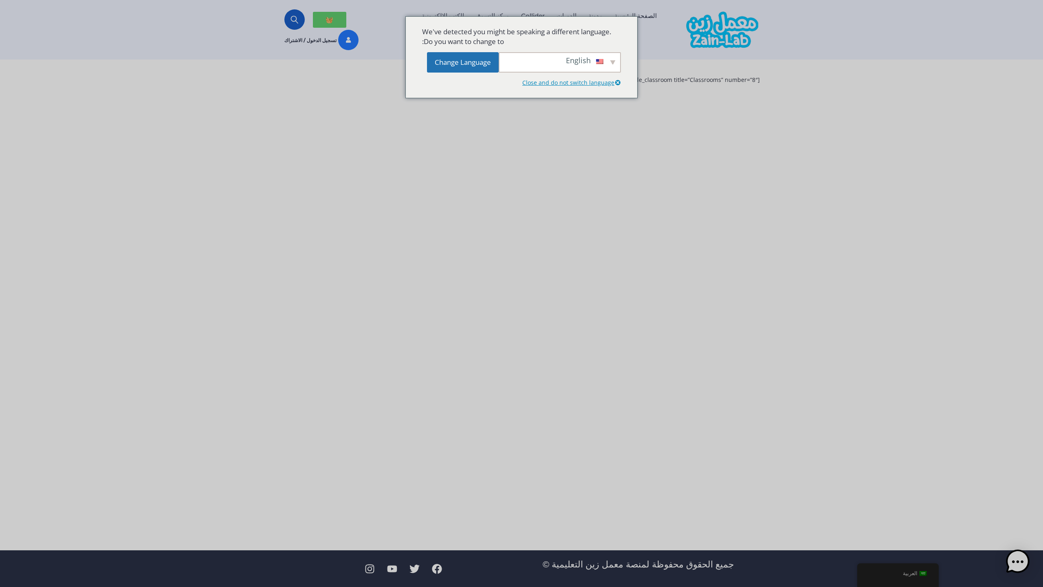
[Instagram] (370, 568)
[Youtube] (392, 568)
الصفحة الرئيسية (635, 16)
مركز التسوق (492, 16)
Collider (533, 16)
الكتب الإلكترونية (443, 16)
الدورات (567, 16)
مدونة (595, 16)
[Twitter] (415, 568)
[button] (1018, 562)
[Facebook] (437, 568)
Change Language (463, 62)
